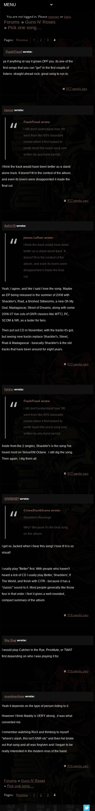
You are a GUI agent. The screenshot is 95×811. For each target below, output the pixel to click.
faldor (8, 389)
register (53, 16)
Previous (22, 40)
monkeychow (14, 696)
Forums (12, 22)
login (67, 16)
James (8, 110)
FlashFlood (14, 51)
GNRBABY (11, 498)
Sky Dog (10, 640)
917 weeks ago (76, 89)
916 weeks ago (77, 615)
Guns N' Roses (40, 22)
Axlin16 (10, 225)
